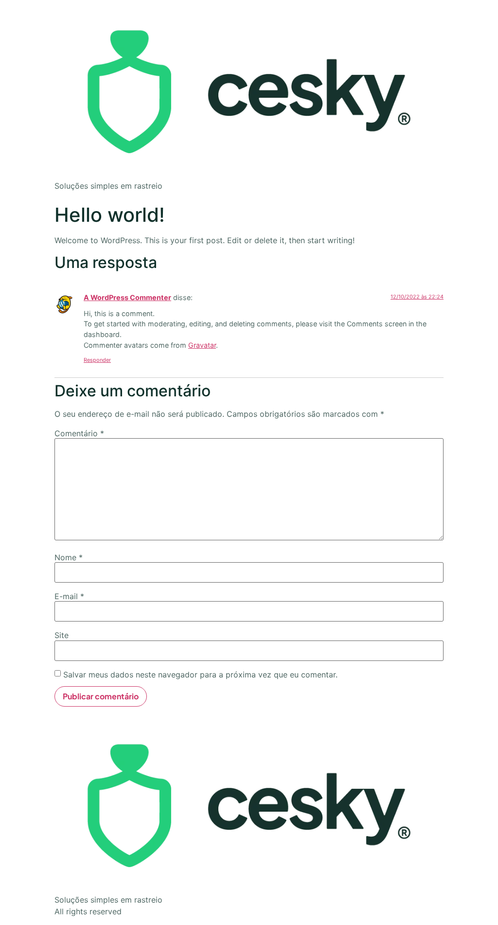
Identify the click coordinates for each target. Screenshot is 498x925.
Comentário (79, 433)
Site (61, 635)
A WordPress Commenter (127, 297)
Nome (68, 557)
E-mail (69, 596)
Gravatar (202, 345)
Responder (97, 359)
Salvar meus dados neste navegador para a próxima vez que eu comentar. (200, 674)
